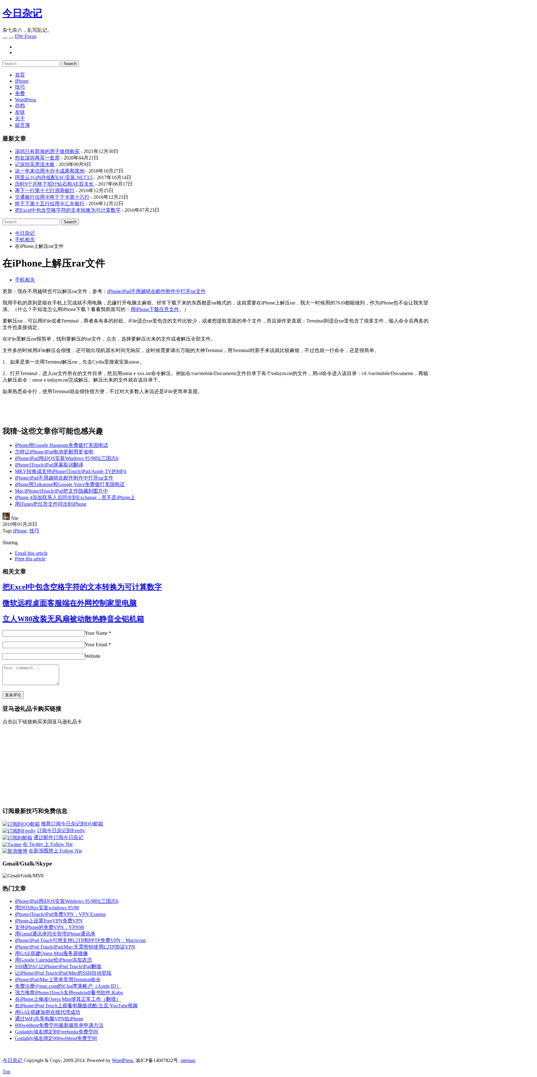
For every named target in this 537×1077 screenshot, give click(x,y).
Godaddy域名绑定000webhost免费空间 (56, 1038)
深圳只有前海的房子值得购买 (47, 151)
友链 (20, 112)
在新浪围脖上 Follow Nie (55, 850)
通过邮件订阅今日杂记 (58, 837)
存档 (20, 105)
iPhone (22, 81)
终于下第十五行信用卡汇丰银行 (50, 203)
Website (92, 656)
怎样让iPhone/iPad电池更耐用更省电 (54, 451)
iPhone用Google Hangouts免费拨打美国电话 (61, 445)
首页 (20, 74)
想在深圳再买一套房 (37, 157)
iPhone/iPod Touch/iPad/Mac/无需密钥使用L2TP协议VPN (75, 946)
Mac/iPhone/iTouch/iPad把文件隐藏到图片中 (61, 491)
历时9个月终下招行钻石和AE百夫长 (54, 184)
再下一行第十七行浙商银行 (45, 190)
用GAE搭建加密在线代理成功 (47, 1012)
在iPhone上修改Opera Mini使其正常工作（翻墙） (68, 999)
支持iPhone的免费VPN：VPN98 (49, 927)
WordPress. (123, 1060)
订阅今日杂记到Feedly (61, 830)
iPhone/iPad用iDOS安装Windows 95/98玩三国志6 (66, 458)
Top (6, 1071)
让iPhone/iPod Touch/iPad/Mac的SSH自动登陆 (63, 973)
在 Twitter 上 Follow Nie (48, 844)
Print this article (30, 558)
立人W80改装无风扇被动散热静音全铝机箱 (73, 619)
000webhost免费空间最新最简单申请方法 (59, 1025)
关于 (20, 118)
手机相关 (25, 279)
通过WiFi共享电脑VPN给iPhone (49, 1018)
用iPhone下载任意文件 (155, 309)
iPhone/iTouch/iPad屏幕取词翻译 (49, 464)
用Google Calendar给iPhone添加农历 (53, 960)
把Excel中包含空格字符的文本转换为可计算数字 (68, 210)
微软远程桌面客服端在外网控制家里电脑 (69, 603)
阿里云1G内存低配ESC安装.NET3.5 (54, 177)
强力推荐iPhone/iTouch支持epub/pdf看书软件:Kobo (69, 992)
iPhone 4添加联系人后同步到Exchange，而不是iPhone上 (75, 497)
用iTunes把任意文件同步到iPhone (50, 504)
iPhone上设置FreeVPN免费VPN (49, 920)
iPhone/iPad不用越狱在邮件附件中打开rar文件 (156, 291)
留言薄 (22, 125)
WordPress (25, 99)
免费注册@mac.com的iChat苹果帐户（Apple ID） (68, 986)
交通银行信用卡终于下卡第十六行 (52, 197)
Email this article (31, 553)
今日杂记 (22, 13)
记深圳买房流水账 (35, 164)
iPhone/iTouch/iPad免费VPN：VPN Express (60, 914)
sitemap (188, 1060)
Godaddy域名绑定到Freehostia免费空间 (56, 1031)
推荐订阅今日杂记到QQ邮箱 (72, 823)
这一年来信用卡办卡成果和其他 (50, 171)
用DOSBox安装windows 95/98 (47, 907)
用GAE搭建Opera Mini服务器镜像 (51, 953)
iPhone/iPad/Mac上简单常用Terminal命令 (58, 979)
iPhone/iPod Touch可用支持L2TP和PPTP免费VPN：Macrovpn (80, 940)
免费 (20, 93)
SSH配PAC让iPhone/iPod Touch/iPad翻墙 (58, 966)
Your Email (96, 644)
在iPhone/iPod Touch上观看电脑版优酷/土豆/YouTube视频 (76, 1005)
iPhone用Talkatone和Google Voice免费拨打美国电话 (70, 484)
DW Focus (25, 36)
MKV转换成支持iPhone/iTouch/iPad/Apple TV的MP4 (70, 471)
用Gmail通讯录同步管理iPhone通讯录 (55, 933)
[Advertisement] (482, 331)
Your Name (96, 633)
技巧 (20, 87)
